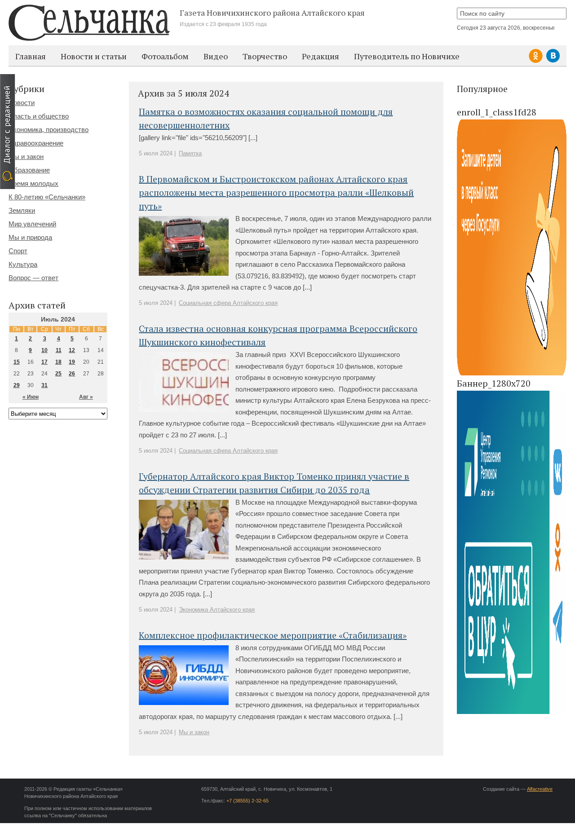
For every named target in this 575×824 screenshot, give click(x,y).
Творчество (265, 56)
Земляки (22, 210)
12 (72, 350)
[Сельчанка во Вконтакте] (553, 61)
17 (44, 362)
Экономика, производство (48, 129)
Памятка (190, 153)
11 (59, 350)
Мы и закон (194, 732)
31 (44, 385)
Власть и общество (39, 116)
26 (72, 373)
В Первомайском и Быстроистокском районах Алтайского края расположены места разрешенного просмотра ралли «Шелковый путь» (276, 192)
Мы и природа (30, 237)
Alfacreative (540, 789)
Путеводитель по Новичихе (407, 56)
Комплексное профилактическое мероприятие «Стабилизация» (273, 635)
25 (58, 373)
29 (16, 385)
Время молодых (33, 183)
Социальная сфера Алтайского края (228, 303)
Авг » (86, 397)
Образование (29, 170)
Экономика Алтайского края (217, 609)
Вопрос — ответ (33, 278)
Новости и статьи (94, 56)
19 (72, 362)
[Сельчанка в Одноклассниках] (537, 61)
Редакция (320, 56)
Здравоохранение (36, 143)
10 (44, 350)
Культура (23, 264)
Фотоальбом (165, 56)
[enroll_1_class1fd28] (511, 373)
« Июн (30, 397)
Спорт (18, 251)
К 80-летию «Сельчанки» (47, 197)
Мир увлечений (32, 224)
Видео (215, 56)
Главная (30, 56)
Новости (22, 102)
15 (16, 362)
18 (58, 362)
